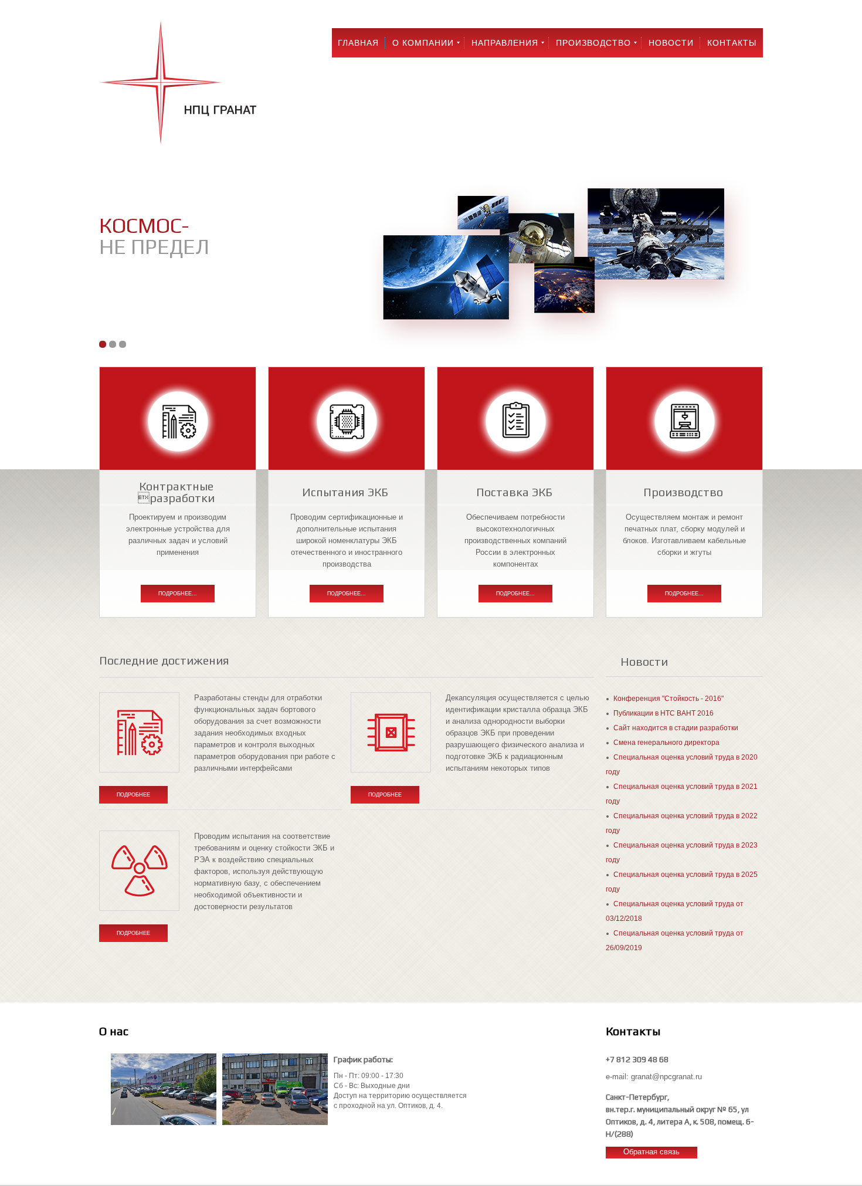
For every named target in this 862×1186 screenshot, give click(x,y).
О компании (423, 43)
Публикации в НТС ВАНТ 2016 (663, 713)
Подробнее (133, 795)
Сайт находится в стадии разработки (675, 728)
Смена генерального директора (666, 742)
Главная (358, 43)
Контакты (731, 43)
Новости (671, 43)
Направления (504, 43)
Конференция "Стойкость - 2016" (668, 698)
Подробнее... (177, 594)
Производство (593, 43)
